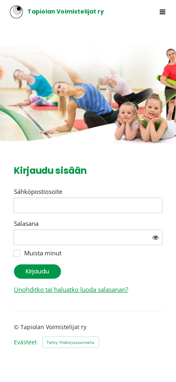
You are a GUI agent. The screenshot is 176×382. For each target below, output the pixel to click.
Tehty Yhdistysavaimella (71, 342)
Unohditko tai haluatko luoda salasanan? (71, 289)
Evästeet (25, 342)
